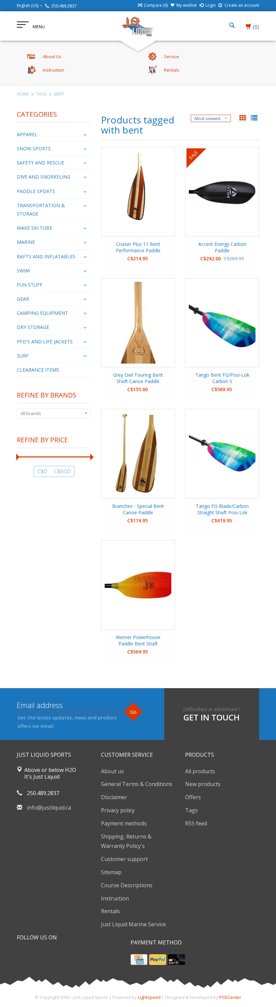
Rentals (110, 911)
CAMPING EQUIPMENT (42, 313)
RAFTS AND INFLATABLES (46, 256)
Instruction (115, 898)
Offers (193, 797)
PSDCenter (230, 997)
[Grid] (243, 118)
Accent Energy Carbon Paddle (222, 247)
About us (112, 771)
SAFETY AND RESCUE (40, 162)
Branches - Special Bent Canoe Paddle (138, 509)
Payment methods (124, 823)
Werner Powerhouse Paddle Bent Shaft (138, 640)
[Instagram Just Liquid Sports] (58, 954)
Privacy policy (118, 810)
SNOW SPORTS (34, 148)
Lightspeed (149, 997)
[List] (254, 118)
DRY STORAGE (33, 327)
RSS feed (196, 823)
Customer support (124, 859)
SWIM (23, 270)
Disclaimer (114, 797)
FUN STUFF (29, 285)
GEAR (23, 299)
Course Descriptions (126, 885)
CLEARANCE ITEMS (38, 370)
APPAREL (27, 134)
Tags (41, 94)
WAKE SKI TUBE (34, 228)
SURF (23, 355)
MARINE (26, 242)
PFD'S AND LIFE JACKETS (45, 341)
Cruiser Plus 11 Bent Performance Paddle (138, 247)
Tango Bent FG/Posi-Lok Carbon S (222, 378)
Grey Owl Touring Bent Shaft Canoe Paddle (138, 378)
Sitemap (111, 872)
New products (202, 784)
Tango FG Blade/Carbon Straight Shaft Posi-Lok (222, 509)
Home (23, 94)
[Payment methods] (139, 959)
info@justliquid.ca (49, 807)
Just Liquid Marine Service (133, 924)
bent (59, 94)
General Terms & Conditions (136, 784)
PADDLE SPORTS (36, 191)
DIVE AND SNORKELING (43, 177)
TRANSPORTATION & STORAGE (41, 209)
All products (200, 771)
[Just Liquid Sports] (138, 26)
